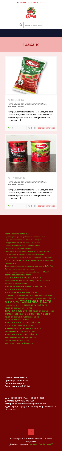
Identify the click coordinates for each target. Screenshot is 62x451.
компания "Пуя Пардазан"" (41, 444)
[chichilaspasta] (31, 13)
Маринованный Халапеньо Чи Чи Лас (19, 240)
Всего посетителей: (14, 386)
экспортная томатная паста (17, 340)
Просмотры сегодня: (15, 380)
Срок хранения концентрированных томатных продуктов (29, 261)
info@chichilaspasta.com (32, 2)
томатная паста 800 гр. (35, 305)
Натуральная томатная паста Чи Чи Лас (22, 242)
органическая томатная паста (18, 295)
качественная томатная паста (25, 286)
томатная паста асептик (18, 310)
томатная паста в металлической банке (22, 317)
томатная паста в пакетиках (17, 319)
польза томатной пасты (42, 295)
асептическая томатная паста (18, 275)
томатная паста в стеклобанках (22, 322)
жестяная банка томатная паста (23, 277)
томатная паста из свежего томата (23, 328)
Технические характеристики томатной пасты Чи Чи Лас (29, 266)
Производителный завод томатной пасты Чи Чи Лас (27, 251)
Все (27, 234)
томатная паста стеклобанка (21, 334)
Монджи (38, 240)
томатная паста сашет (20, 331)
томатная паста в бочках (43, 311)
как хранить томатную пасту (16, 283)
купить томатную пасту (16, 289)
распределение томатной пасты (42, 298)
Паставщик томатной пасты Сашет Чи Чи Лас (22, 246)
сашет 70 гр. (12, 302)
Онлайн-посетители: (15, 377)
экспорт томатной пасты (19, 343)
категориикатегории (46, 127)
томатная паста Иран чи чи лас (18, 308)
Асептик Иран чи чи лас (15, 234)
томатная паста (35, 301)
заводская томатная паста (16, 280)
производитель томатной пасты (17, 298)
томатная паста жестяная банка (19, 325)
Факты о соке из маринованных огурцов (20, 269)
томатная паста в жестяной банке (28, 313)
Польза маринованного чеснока (18, 248)
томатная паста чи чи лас (21, 337)
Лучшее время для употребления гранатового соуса (25, 237)
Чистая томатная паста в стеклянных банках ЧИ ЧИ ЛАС (27, 272)
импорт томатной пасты (39, 280)
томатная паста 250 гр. (14, 305)
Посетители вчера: (14, 383)
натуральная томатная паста (21, 292)
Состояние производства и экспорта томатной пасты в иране (28, 257)
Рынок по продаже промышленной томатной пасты (24, 254)
